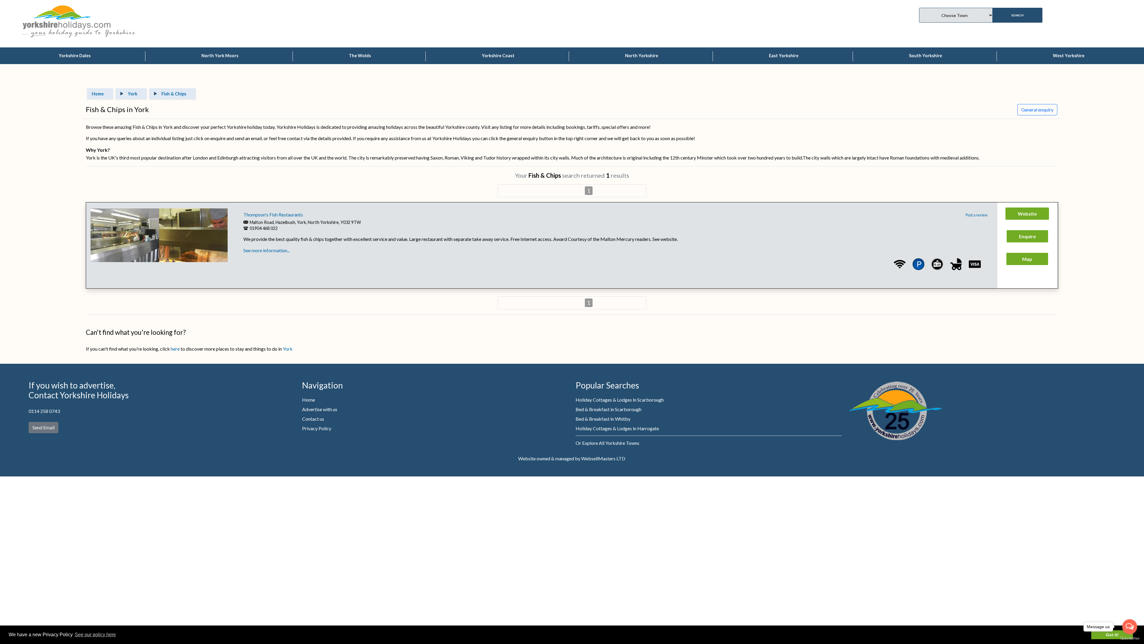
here (175, 349)
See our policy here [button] (95, 634)
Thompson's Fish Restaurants (273, 214)
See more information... (266, 250)
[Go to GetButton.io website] (1129, 638)
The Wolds (360, 55)
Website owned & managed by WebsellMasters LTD (571, 458)
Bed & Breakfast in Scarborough (608, 409)
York (288, 349)
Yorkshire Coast (498, 55)
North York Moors (219, 55)
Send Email (43, 427)
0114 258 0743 (44, 411)
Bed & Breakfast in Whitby (603, 419)
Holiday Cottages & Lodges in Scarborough (620, 399)
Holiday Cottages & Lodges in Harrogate (617, 428)
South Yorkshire (925, 55)
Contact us (313, 419)
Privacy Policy (316, 428)
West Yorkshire (1068, 55)
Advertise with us (319, 409)
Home (308, 399)
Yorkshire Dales (75, 55)
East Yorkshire (783, 55)
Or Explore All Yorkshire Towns (607, 443)
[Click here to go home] (67, 16)
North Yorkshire (641, 55)
